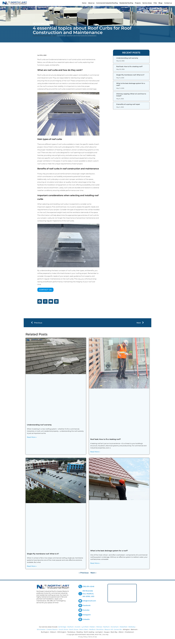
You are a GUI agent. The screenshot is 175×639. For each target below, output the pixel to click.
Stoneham (115, 627)
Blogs (160, 3)
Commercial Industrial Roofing (107, 3)
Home (84, 3)
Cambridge (62, 627)
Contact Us (45, 290)
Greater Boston (52, 629)
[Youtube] (50, 301)
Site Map (105, 634)
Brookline (99, 629)
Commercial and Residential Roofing (42, 35)
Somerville (118, 629)
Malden (92, 627)
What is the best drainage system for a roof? (109, 551)
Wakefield (123, 627)
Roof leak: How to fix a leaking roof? (129, 66)
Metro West (83, 629)
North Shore (73, 629)
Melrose (99, 627)
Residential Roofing (126, 3)
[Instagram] (45, 301)
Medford (92, 629)
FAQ (155, 3)
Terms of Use (92, 637)
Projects (138, 3)
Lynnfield (85, 627)
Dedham (70, 627)
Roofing (54, 35)
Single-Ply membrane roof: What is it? (130, 75)
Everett (77, 627)
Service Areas (147, 3)
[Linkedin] (56, 301)
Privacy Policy (82, 637)
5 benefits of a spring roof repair (128, 104)
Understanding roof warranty (127, 58)
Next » (93, 573)
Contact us (168, 3)
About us (91, 3)
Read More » (32, 437)
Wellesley (131, 627)
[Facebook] (39, 301)
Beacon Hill (109, 629)
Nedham (106, 627)
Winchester (41, 629)
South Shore (63, 629)
